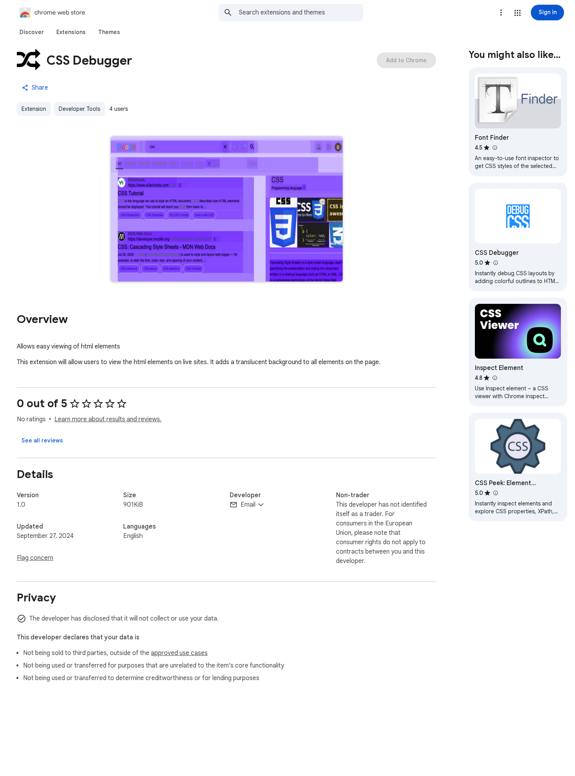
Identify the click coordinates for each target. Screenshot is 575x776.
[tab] (31, 32)
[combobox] (301, 12)
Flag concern (35, 558)
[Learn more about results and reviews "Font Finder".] (494, 147)
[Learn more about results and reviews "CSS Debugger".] (495, 262)
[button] (517, 13)
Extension (34, 108)
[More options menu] (501, 12)
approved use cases (179, 653)
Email (248, 505)
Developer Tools (79, 108)
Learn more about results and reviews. (108, 419)
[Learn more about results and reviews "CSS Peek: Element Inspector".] (495, 493)
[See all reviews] (42, 440)
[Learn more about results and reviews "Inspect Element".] (494, 377)
